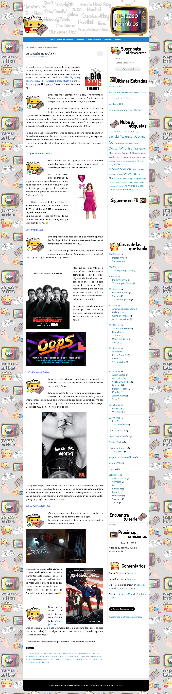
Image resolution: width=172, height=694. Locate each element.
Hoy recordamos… (118, 448)
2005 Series (114, 254)
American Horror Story (123, 309)
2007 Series (40, 653)
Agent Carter (118, 374)
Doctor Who (117, 148)
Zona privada (116, 685)
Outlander (117, 351)
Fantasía (116, 488)
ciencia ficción (119, 136)
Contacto (118, 39)
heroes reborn (120, 157)
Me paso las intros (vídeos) (122, 457)
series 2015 (131, 174)
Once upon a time (121, 319)
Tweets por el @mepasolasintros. (125, 617)
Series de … (114, 474)
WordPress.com (100, 685)
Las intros (80, 39)
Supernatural (118, 261)
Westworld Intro (117, 104)
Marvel (118, 161)
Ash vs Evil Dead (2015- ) (38, 506)
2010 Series (114, 289)
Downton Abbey (120, 292)
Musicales (47, 656)
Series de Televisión (65, 39)
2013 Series (114, 325)
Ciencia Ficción (119, 478)
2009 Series (114, 276)
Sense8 (115, 399)
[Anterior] (113, 543)
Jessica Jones (141, 157)
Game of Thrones (131, 153)
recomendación (79, 659)
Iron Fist (134, 157)
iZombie (116, 392)
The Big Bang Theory (71, 656)
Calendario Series (94, 39)
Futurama (118, 153)
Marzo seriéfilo (116, 86)
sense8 (120, 174)
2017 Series (114, 417)
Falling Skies (118, 312)
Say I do (115, 174)
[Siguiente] (144, 543)
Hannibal (116, 332)
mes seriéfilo (135, 161)
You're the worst (43, 662)
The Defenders (122, 182)
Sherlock (113, 178)
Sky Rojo (129, 179)
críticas (57, 659)
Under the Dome (118, 189)
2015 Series (58, 653)
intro (129, 157)
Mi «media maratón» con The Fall (125, 110)
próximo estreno (125, 165)
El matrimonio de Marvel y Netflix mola (128, 92)
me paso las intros (126, 161)
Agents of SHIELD (114, 132)
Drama (28, 656)
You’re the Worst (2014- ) (38, 372)
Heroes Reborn (119, 388)
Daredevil (136, 143)
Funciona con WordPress (61, 685)
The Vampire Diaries (122, 283)
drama (132, 148)
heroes (111, 157)
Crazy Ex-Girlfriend (45, 659)
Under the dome (120, 339)
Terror (115, 502)
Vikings (131, 189)
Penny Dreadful (120, 355)
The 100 (116, 365)
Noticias (113, 469)
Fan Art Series (116, 442)
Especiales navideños (119, 436)
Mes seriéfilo (115, 463)
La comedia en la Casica (41, 54)
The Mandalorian (133, 182)
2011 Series (114, 305)
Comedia (79, 653)
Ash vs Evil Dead (69, 653)
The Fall (116, 335)
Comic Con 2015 (117, 430)
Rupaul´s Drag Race (137, 169)
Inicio (52, 39)
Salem (111, 174)
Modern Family (54, 80)
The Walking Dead (133, 185)
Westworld (117, 411)
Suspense (117, 499)
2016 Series (114, 405)
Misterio (116, 492)
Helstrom (143, 153)
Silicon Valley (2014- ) (36, 229)
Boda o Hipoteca (136, 132)
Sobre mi (107, 39)
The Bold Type (113, 182)
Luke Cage (112, 161)
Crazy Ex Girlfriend (35, 153)
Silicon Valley (57, 656)
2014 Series (49, 653)
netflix (116, 164)
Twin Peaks (118, 451)
